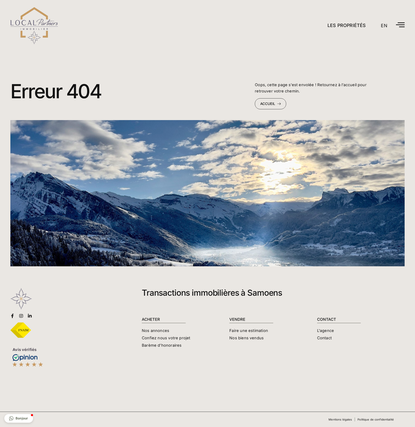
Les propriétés (346, 25)
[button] (18, 418)
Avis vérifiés (25, 349)
